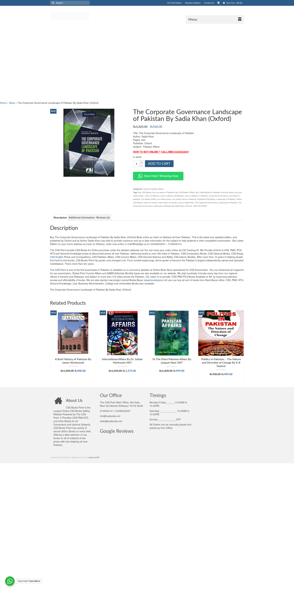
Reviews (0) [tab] (103, 217)
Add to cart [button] (73, 376)
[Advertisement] (102, 62)
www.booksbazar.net (156, 280)
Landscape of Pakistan (225, 199)
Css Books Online (148, 199)
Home (3, 102)
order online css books (167, 202)
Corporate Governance (218, 195)
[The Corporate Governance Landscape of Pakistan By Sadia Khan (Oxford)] (89, 142)
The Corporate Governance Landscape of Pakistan (216, 202)
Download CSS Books (206, 199)
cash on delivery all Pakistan (172, 195)
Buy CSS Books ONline (185, 192)
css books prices (164, 199)
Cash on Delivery (152, 195)
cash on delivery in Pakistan (196, 195)
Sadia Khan (189, 202)
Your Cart (234, 3)
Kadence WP (94, 457)
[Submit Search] (52, 3)
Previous (53, 346)
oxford (180, 202)
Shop (12, 102)
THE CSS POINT (200, 205)
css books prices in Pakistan (184, 199)
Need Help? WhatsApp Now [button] (161, 176)
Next (241, 346)
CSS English (56, 257)
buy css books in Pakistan (163, 192)
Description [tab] (60, 217)
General (146, 188)
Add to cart (159, 163)
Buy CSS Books (144, 192)
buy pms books (227, 192)
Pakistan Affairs (157, 188)
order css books (150, 202)
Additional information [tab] (82, 217)
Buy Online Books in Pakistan (208, 192)
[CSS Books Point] (80, 16)
